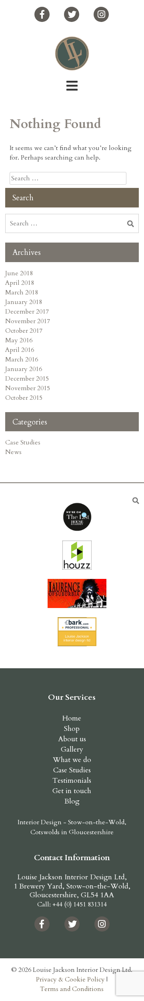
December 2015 (27, 378)
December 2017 (27, 311)
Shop (72, 729)
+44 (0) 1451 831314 (79, 904)
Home (71, 718)
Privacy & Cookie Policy (70, 979)
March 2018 (21, 292)
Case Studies (22, 442)
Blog (72, 801)
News (13, 452)
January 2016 (23, 369)
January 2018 (23, 302)
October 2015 (23, 397)
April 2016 (19, 350)
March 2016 (21, 359)
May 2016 (18, 340)
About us (72, 739)
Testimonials (71, 781)
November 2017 (27, 321)
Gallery (72, 749)
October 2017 (23, 330)
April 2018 (19, 282)
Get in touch (71, 791)
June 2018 (19, 273)
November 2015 (27, 388)
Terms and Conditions (72, 989)
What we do (72, 760)
